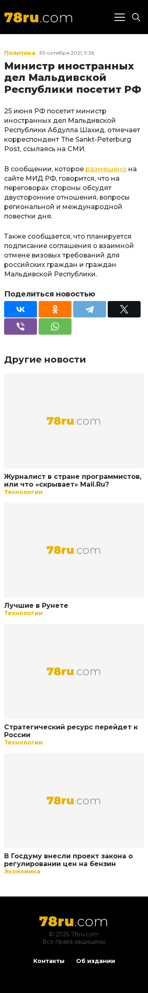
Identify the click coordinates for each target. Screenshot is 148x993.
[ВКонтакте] (20, 309)
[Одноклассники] (55, 309)
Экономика (22, 871)
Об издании (95, 961)
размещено (106, 169)
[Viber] (20, 326)
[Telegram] (89, 309)
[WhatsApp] (55, 326)
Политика (19, 53)
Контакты (49, 961)
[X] (124, 309)
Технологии (23, 492)
